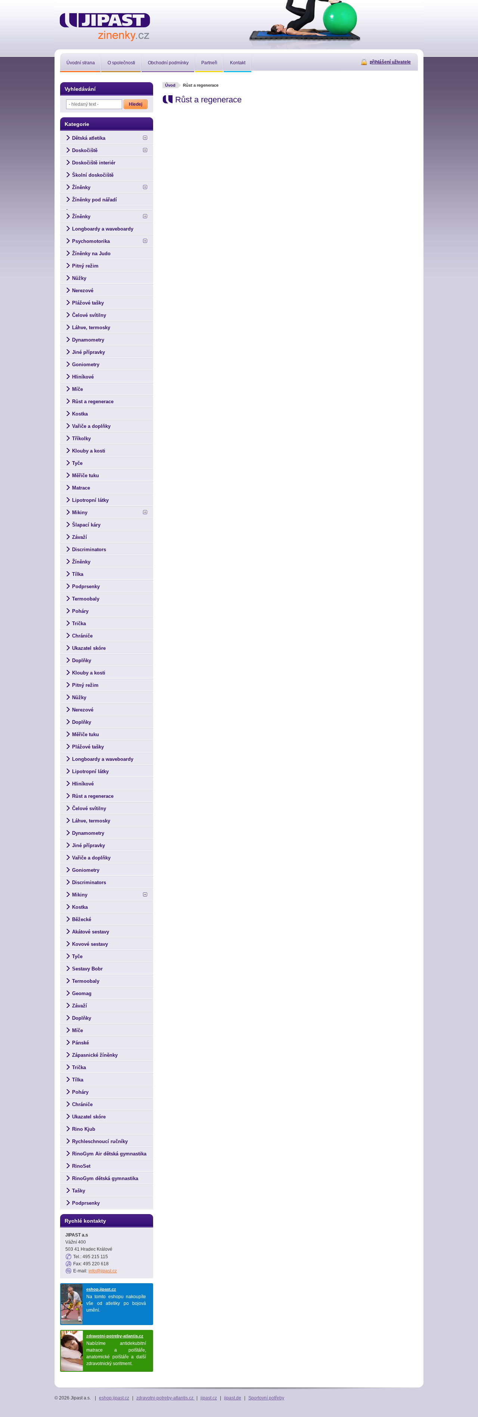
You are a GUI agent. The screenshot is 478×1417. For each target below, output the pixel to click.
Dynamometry (88, 340)
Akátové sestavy (90, 932)
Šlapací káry (86, 525)
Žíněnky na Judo (91, 253)
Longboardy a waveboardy (102, 229)
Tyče (77, 463)
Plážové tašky (88, 303)
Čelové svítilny (89, 315)
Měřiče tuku (85, 475)
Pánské (80, 1043)
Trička (79, 623)
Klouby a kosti (88, 451)
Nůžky (79, 278)
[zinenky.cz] (105, 25)
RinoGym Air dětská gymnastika (109, 1154)
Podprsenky (86, 586)
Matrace (81, 488)
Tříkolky (81, 438)
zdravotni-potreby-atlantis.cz (114, 1336)
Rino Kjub (83, 1129)
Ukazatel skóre (89, 648)
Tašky (78, 1191)
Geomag (81, 993)
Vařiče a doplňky (91, 426)
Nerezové (82, 290)
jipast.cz (209, 1398)
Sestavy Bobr (87, 969)
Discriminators (89, 549)
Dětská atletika (88, 138)
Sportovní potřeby (266, 1398)
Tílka (77, 574)
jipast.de (232, 1398)
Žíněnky (81, 187)
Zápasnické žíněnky (95, 1055)
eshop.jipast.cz (101, 1289)
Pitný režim (85, 266)
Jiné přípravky (88, 352)
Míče (77, 389)
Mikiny (79, 512)
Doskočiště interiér (93, 163)
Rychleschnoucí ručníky (100, 1141)
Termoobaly (85, 599)
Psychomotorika (91, 241)
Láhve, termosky (91, 327)
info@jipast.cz (103, 1271)
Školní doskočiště (93, 175)
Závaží (79, 537)
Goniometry (85, 364)
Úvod (170, 85)
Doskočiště (84, 150)
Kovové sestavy (90, 944)
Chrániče (82, 636)
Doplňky (81, 660)
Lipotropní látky (90, 500)
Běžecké (81, 919)
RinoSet (81, 1166)
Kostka (80, 414)
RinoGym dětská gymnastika (105, 1178)
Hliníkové (83, 377)
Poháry (80, 611)
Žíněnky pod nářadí (94, 200)
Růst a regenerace (93, 401)
